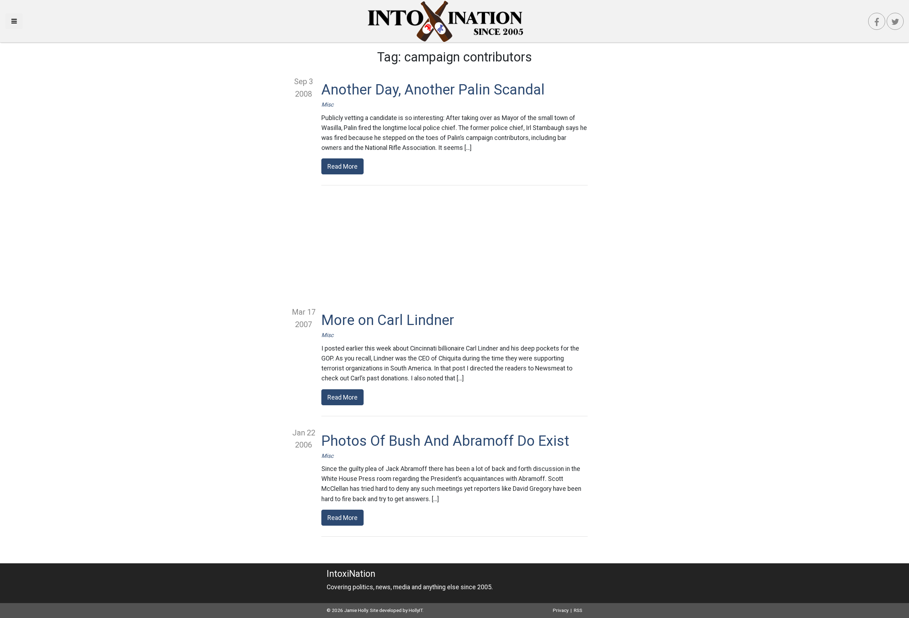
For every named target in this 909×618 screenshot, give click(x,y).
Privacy (560, 610)
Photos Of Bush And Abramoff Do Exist (445, 441)
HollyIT (416, 610)
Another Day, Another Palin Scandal (433, 89)
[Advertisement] (454, 246)
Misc (327, 104)
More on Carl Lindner (387, 320)
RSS (578, 610)
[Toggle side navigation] (14, 21)
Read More (342, 166)
